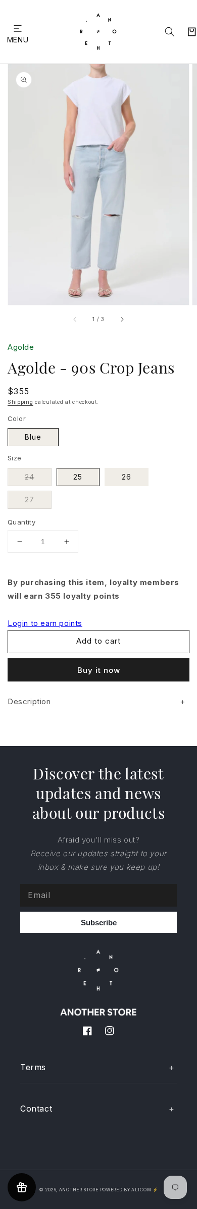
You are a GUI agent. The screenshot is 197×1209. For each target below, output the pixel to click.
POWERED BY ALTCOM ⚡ (129, 1189)
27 (29, 499)
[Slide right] (122, 319)
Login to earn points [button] (45, 623)
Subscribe (99, 922)
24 (29, 476)
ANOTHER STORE (79, 1189)
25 (77, 476)
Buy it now (98, 670)
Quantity (21, 522)
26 (126, 476)
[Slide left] (75, 319)
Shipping (20, 402)
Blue (33, 437)
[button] (17, 28)
